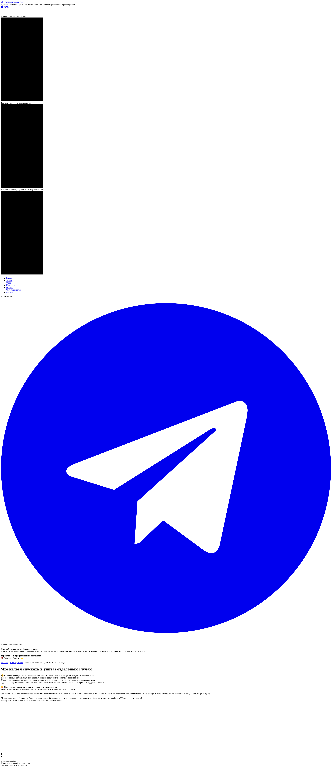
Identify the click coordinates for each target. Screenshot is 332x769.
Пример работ (16, 663)
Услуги (9, 280)
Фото (8, 283)
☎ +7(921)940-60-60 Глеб (12, 2)
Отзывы (9, 287)
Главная (9, 278)
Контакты (10, 285)
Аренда (9, 292)
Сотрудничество (13, 290)
